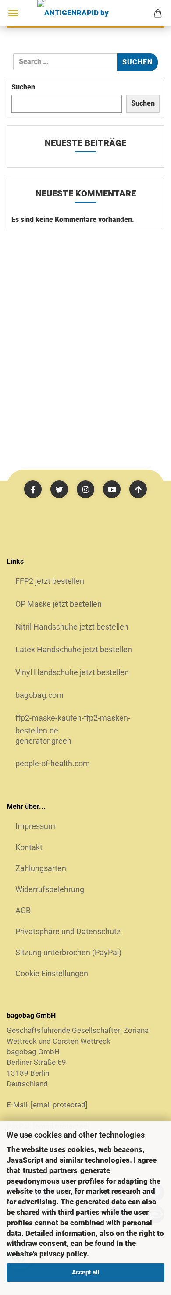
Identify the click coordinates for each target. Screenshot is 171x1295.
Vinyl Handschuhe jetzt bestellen (72, 672)
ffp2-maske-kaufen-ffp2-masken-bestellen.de (72, 721)
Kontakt (29, 847)
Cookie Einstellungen (51, 973)
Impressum (35, 826)
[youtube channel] (112, 489)
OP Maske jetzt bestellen (58, 603)
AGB (23, 910)
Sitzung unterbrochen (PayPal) (68, 952)
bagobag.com (39, 695)
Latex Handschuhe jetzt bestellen (73, 649)
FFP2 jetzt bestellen (49, 581)
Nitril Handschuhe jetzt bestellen (71, 626)
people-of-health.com (52, 763)
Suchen (23, 87)
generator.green (43, 740)
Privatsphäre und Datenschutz (68, 931)
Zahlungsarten (40, 868)
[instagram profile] (85, 489)
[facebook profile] (33, 489)
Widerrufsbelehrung (49, 889)
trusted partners (50, 1170)
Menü (13, 13)
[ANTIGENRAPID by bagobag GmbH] (85, 13)
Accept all (86, 1272)
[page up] (138, 489)
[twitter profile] (59, 489)
